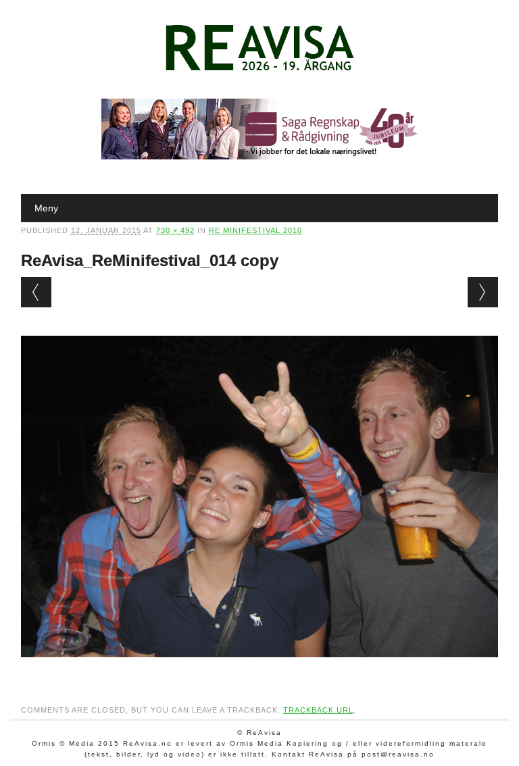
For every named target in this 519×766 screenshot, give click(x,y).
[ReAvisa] (259, 71)
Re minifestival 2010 (255, 230)
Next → (483, 292)
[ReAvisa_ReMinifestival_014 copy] (260, 670)
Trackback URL (318, 710)
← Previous (36, 292)
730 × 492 (175, 230)
